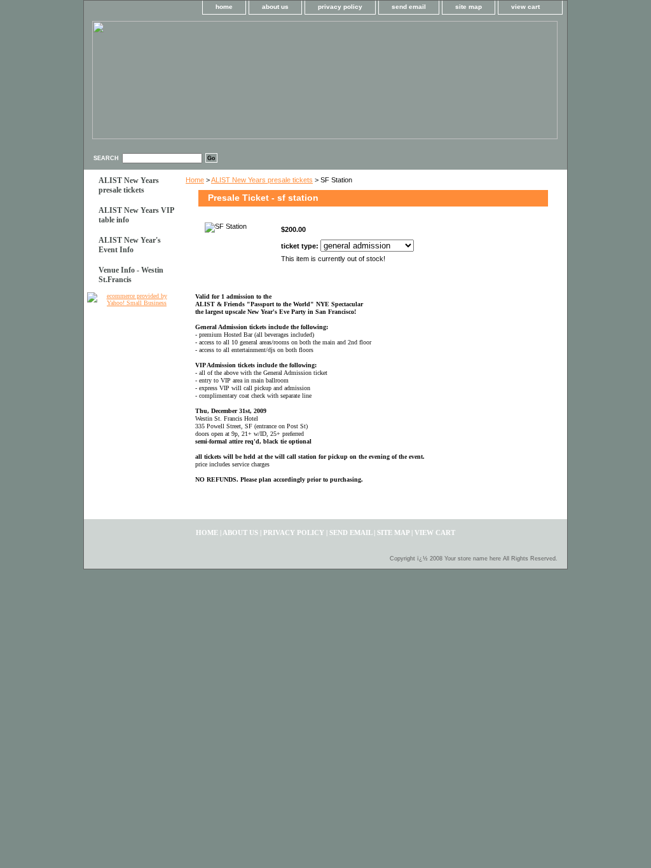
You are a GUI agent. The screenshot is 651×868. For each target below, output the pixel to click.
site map (468, 6)
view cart (525, 6)
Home (195, 180)
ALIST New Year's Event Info (130, 245)
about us (275, 6)
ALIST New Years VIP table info (136, 215)
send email (409, 6)
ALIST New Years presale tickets (262, 180)
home (224, 6)
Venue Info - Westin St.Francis (131, 275)
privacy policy (340, 6)
